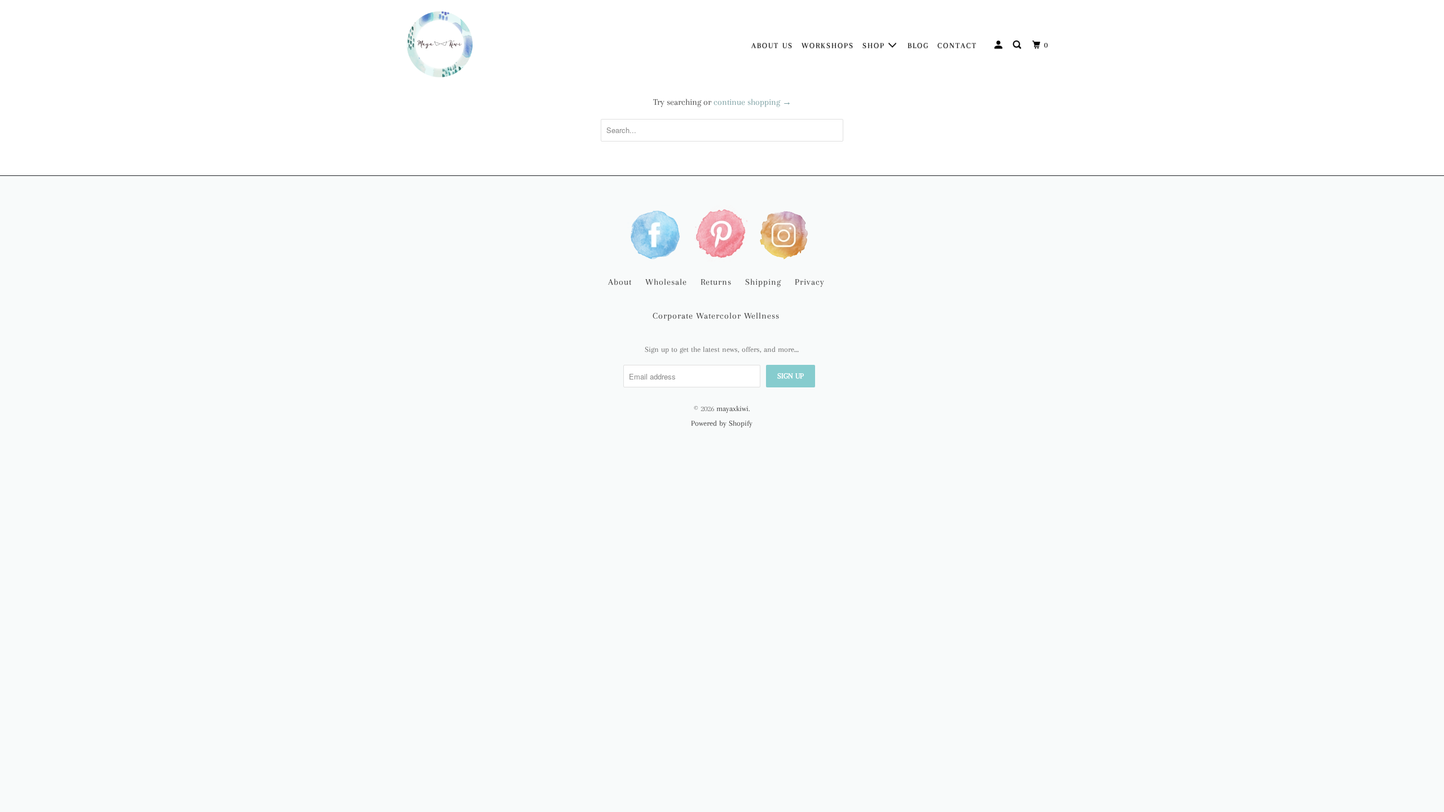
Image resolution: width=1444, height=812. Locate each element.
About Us (772, 45)
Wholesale (666, 282)
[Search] (1018, 45)
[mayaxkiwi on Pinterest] (722, 233)
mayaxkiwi (732, 408)
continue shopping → (752, 102)
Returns (716, 282)
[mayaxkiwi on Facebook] (658, 233)
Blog (918, 45)
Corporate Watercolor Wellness (716, 316)
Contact (957, 45)
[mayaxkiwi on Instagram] (786, 233)
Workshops (828, 45)
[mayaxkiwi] (440, 44)
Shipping (763, 282)
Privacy (810, 282)
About (620, 282)
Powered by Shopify (721, 423)
